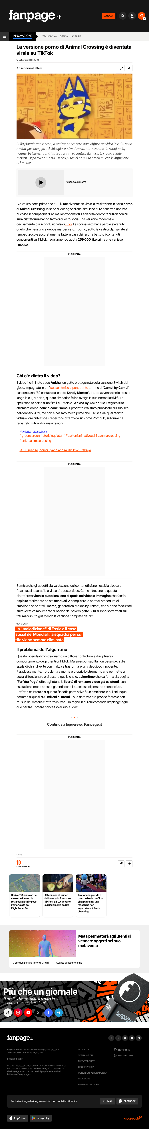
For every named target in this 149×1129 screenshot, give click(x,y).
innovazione (22, 36)
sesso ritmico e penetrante (69, 388)
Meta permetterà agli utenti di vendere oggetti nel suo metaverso (104, 941)
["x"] (38, 1012)
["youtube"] (28, 1012)
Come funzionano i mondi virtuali (31, 962)
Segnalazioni (85, 1055)
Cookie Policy (86, 1067)
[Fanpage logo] (30, 16)
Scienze (76, 36)
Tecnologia (50, 36)
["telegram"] (59, 1012)
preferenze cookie (88, 1084)
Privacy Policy (86, 1061)
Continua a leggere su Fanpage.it (74, 724)
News (19, 855)
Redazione (84, 1078)
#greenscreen (30, 435)
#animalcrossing (108, 435)
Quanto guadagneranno (69, 962)
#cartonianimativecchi (81, 435)
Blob (68, 224)
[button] (129, 68)
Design (64, 36)
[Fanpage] (20, 1038)
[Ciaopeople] (133, 1119)
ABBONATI (108, 16)
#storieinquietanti (53, 435)
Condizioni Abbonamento (92, 1072)
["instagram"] (18, 1012)
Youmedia (83, 1049)
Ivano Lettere (34, 68)
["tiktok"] (8, 1012)
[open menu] (4, 36)
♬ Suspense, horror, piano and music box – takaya (55, 450)
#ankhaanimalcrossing (35, 441)
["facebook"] (48, 1012)
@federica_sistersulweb (33, 431)
